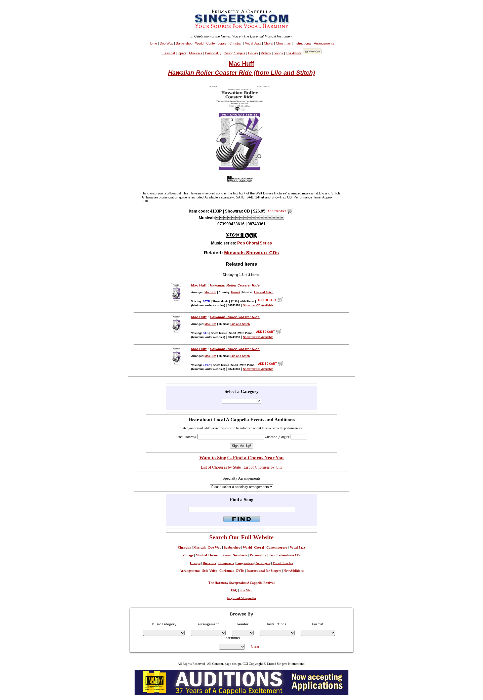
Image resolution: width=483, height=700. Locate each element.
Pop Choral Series (254, 243)
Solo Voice (209, 570)
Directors (209, 563)
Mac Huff (241, 63)
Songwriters (245, 563)
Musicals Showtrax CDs (251, 252)
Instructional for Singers (264, 570)
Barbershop (184, 43)
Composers (226, 563)
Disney (253, 53)
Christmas (283, 43)
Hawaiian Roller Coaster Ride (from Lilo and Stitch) (241, 72)
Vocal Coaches (283, 563)
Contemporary (216, 43)
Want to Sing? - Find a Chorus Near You (241, 457)
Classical (168, 53)
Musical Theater (207, 555)
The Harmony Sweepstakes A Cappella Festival (241, 583)
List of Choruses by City (263, 467)
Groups (195, 563)
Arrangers (263, 563)
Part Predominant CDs (284, 555)
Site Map (246, 590)
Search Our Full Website (241, 537)
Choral (268, 43)
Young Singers (234, 53)
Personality (213, 53)
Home (152, 43)
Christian (235, 43)
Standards (240, 555)
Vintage (187, 555)
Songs (278, 53)
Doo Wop (166, 43)
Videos (266, 53)
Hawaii (235, 292)
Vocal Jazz (253, 43)
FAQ (234, 590)
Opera (182, 53)
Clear (255, 646)
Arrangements (324, 43)
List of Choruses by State (221, 467)
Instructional (302, 43)
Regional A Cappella (241, 598)
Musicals (195, 53)
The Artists (294, 53)
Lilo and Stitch (263, 292)
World (199, 43)
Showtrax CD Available (258, 305)
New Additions (294, 570)
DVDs (240, 570)
